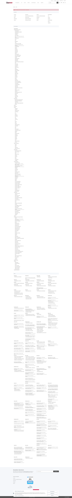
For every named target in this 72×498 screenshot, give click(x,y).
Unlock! (16, 88)
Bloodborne (16, 41)
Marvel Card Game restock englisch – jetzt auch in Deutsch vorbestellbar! (41, 324)
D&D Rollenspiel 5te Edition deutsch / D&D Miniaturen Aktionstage (18, 451)
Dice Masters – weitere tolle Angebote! (19, 358)
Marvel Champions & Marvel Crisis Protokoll (52, 344)
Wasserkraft (16, 93)
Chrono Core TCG (17, 224)
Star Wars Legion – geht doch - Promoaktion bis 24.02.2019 (52, 392)
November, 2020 (39, 321)
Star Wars (16, 109)
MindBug (16, 71)
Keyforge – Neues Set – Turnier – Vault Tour (53, 394)
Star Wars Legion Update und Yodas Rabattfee (18, 343)
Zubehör (29, 2)
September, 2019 (16, 366)
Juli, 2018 (38, 419)
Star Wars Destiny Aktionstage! (18, 452)
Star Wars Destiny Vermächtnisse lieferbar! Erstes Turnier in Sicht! (18, 459)
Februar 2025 (38, 275)
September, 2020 (16, 340)
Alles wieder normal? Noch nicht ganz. (30, 315)
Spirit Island (16, 80)
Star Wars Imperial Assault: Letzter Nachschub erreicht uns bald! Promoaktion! (29, 373)
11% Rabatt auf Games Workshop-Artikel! (41, 345)
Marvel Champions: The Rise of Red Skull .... (18, 353)
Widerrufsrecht (27, 17)
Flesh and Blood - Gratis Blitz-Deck (30, 280)
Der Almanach (16, 198)
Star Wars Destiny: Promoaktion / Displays (29, 376)
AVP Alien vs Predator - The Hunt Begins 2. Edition (19, 164)
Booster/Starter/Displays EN (18, 100)
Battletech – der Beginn (40, 329)
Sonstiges (16, 160)
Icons (15, 126)
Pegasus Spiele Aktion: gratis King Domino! (29, 365)
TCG (21, 2)
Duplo (15, 122)
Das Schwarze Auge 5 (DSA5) (18, 197)
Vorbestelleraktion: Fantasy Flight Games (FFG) (18, 345)
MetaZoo (16, 239)
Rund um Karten (17, 265)
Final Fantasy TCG (17, 229)
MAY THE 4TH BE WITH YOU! (17, 453)
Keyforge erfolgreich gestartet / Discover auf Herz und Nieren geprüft (41, 417)
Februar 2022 (27, 295)
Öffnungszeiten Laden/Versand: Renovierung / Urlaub (29, 370)
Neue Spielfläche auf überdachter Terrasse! (52, 426)
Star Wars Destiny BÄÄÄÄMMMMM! (18, 356)
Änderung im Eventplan (29, 297)
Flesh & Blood (16, 230)
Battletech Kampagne (17, 389)
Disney (16, 121)
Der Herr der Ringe (17, 199)
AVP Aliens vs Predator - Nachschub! (30, 367)
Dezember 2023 (27, 279)
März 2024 (15, 279)
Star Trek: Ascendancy (17, 81)
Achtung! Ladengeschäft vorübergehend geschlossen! (29, 309)
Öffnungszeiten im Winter (51, 280)
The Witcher (16, 85)
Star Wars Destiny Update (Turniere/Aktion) (51, 399)
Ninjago (16, 137)
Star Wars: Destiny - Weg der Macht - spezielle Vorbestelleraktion (41, 441)
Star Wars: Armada (17, 183)
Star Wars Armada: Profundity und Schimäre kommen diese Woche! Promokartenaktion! (41, 455)
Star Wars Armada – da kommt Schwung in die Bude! (29, 332)
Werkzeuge (16, 147)
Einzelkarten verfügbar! (29, 311)
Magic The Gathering (17, 237)
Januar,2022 (38, 295)
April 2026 (15, 275)
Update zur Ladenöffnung (51, 315)
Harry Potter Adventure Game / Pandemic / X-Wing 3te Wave (29, 409)
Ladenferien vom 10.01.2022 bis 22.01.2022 (52, 297)
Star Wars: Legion (17, 185)
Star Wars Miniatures (17, 182)
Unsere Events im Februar (40, 296)
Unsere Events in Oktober (29, 285)
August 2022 (49, 284)
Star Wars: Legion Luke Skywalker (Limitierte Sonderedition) (41, 326)
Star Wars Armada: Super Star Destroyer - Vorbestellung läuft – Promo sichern (19, 426)
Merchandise (15, 149)
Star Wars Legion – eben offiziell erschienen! (41, 452)
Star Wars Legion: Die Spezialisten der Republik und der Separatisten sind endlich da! (53, 319)
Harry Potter (16, 125)
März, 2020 (38, 355)
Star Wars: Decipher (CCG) (18, 252)
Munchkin (16, 72)
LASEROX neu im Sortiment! (17, 357)
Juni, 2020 (49, 340)
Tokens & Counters (17, 267)
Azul (15, 40)
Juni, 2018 (49, 419)
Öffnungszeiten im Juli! (40, 371)
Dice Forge (16, 49)
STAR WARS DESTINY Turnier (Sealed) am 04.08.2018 (41, 435)
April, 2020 (26, 355)
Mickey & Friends (17, 133)
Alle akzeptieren (52, 491)
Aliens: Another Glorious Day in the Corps (19, 36)
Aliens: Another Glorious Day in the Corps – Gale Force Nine (29, 328)
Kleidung (16, 156)
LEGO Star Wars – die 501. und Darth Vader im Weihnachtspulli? (18, 348)
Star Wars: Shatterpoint (18, 186)
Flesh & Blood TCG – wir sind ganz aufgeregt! (52, 327)
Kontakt (55, 0)
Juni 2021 (26, 313)
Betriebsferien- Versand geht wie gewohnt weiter (29, 348)
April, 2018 (26, 445)
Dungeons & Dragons (17, 56)
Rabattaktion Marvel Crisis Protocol (30, 314)
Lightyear (16, 131)
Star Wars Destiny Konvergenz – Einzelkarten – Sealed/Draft (29, 393)
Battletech (16, 167)
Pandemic (16, 75)
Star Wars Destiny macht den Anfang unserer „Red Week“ (41, 411)
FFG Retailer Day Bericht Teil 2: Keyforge (19, 423)
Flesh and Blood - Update (29, 329)
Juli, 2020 (38, 340)
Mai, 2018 (15, 445)
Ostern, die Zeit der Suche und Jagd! (30, 358)
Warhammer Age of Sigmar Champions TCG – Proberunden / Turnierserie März (53, 385)
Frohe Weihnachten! (28, 404)
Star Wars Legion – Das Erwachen (30, 356)
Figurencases (16, 262)
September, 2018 (16, 419)
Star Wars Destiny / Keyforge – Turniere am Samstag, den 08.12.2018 (42, 406)
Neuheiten (16, 108)
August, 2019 (27, 366)
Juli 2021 (15, 313)
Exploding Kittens (17, 58)
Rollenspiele (15, 192)
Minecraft (16, 134)
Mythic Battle (16, 73)
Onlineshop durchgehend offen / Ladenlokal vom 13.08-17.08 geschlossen (29, 422)
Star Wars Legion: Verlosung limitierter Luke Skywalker (19, 326)
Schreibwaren (16, 159)
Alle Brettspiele (17, 30)
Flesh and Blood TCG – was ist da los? (41, 332)
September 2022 (39, 284)
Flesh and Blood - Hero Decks (29, 330)
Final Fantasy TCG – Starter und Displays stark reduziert (41, 403)
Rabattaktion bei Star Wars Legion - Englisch (18, 318)
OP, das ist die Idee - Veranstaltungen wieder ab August (30, 351)
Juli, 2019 (38, 366)
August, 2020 (27, 340)
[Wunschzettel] (61, 2)
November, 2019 (50, 355)
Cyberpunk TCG (17, 225)
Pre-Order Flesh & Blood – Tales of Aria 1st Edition (19, 315)
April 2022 (49, 289)
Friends (16, 123)
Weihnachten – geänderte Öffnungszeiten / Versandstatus (29, 407)
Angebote (42, 2)
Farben (16, 144)
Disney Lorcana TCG (17, 227)
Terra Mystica (16, 83)
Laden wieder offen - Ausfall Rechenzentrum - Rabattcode (51, 358)
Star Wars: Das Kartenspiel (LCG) (19, 251)
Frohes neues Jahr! (16, 328)
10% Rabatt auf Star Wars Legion (41, 297)
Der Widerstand (17, 46)
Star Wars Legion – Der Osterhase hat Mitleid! (30, 362)
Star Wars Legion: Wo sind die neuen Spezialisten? (18, 324)
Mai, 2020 (15, 355)
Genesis (16, 231)
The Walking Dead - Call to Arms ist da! (19, 371)
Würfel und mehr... (17, 268)
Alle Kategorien (17, 2)
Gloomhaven (16, 60)
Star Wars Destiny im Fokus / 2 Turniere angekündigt (53, 447)
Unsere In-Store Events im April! (18, 296)
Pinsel (15, 146)
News (58, 0)
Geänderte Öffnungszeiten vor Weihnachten (52, 300)
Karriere (52, 0)
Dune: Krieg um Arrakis (18, 55)
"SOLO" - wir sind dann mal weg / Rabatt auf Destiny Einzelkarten (18, 447)
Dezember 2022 (16, 284)
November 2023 (39, 279)
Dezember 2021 (50, 295)
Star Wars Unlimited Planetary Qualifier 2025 (30, 278)
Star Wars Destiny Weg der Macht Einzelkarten (41, 421)
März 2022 (15, 295)
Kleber (16, 145)
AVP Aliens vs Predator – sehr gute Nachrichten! (18, 369)
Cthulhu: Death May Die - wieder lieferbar (29, 343)
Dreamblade (16, 169)
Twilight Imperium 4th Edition (18, 87)
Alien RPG (16, 194)
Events (38, 2)
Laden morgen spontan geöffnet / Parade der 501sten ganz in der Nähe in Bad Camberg (42, 424)
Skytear (16, 180)
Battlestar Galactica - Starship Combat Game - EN (18, 166)
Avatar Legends (17, 196)
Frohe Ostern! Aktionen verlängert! (30, 359)
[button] (60, 2)
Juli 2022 (15, 289)
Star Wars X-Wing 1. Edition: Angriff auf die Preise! (19, 385)
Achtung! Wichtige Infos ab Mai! (52, 290)
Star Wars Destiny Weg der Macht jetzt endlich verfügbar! (41, 427)
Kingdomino (16, 69)
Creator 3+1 (16, 119)
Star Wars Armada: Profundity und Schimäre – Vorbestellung (18, 462)
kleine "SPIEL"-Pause (50, 403)
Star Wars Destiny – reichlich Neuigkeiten (29, 403)
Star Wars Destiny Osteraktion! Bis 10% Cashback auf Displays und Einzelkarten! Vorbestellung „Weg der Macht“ (41, 448)
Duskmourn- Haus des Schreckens (52, 276)
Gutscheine (15, 106)
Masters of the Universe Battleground (18, 175)
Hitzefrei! (49, 367)
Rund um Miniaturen (17, 266)
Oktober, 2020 (50, 321)
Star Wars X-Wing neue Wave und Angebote (29, 415)
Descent (16, 47)
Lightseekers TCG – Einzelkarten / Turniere (18, 388)
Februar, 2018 (49, 445)
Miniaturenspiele (16, 161)
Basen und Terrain (17, 148)
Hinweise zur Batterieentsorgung (17, 479)
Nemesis (16, 74)
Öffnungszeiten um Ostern (17, 280)
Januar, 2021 (15, 321)
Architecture (16, 111)
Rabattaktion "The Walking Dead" (41, 309)
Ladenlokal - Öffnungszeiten (17, 370)
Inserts (16, 264)
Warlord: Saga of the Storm (18, 255)
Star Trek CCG (16, 249)
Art (15, 112)
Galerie (65, 0)
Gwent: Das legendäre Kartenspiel (19, 61)
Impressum (16, 495)
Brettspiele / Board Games (17, 29)
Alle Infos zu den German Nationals (41, 285)
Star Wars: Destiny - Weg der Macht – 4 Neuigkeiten (41, 443)
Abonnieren (56, 471)
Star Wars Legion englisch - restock (30, 336)
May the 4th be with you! (17, 390)
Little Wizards (16, 207)
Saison (16, 158)
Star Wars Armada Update (40, 330)
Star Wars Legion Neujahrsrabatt (52, 283)
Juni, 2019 (49, 366)
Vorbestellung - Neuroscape (17, 276)
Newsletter (38, 17)
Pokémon (16, 138)
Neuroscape (16, 241)
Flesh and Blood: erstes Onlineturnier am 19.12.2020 (30, 335)
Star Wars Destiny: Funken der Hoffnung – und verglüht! (40, 373)
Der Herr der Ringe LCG (18, 226)
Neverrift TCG (16, 242)
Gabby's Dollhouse (17, 124)
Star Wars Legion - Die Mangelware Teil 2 (19, 351)
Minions (16, 136)
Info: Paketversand (28, 296)
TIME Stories (16, 86)
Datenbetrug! (38, 276)
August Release (50, 277)
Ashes (15, 39)
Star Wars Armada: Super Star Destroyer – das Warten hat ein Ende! (30, 378)
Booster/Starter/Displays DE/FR (19, 99)
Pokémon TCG (16, 244)
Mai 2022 (38, 289)
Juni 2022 (26, 289)
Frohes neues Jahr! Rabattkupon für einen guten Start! (18, 408)
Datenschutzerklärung (21, 495)
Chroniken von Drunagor (18, 43)
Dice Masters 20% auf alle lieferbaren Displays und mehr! (41, 408)
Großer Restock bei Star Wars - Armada (19, 320)
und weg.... (38, 370)
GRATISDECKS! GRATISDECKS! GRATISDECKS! (40, 316)
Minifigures (16, 135)
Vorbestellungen (33, 2)
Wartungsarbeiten (50, 314)
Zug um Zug (16, 96)
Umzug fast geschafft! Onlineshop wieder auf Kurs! (18, 310)
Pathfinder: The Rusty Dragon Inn (30, 394)
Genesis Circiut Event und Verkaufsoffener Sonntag (40, 288)
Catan (15, 42)
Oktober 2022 (27, 284)
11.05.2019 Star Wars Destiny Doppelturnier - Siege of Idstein (29, 385)
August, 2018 (27, 419)
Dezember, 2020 (27, 321)
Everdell (16, 57)
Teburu (15, 215)
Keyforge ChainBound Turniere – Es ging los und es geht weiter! (41, 390)
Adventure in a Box (17, 193)
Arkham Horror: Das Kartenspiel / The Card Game (19, 219)
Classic (16, 118)
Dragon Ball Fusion (17, 228)
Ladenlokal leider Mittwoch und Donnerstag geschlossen (29, 390)
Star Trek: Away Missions (18, 82)
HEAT (15, 62)
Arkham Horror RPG (17, 195)
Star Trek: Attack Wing (17, 181)
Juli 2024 (49, 275)
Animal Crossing (17, 110)
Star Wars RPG (16, 211)
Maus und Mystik (17, 70)
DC (15, 120)
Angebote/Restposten (16, 269)
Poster (15, 157)
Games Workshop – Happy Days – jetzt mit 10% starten (41, 388)
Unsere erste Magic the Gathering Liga (19, 283)
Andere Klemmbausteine (18, 150)
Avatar (15, 113)
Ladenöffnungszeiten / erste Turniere (19, 404)
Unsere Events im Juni (28, 290)
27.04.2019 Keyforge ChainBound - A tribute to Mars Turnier (29, 388)
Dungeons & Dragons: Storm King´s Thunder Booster (41, 433)
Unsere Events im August (17, 290)
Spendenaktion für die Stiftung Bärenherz (52, 305)
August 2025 (26, 275)
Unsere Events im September (52, 285)
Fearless (16, 170)
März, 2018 (38, 445)
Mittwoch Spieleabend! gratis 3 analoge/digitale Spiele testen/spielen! (41, 369)
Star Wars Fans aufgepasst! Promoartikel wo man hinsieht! (18, 362)
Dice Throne (16, 50)
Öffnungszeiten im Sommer (29, 283)
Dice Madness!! (39, 347)
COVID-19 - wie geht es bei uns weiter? (30, 357)
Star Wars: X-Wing (17, 187)
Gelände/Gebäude (17, 263)
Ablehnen (52, 495)
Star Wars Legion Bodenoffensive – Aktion (29, 412)
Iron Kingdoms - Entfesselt (18, 205)
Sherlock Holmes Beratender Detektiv (18, 209)
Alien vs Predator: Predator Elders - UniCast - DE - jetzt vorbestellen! (52, 428)
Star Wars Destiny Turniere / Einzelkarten (17, 429)
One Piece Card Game (17, 243)
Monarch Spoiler (39, 314)
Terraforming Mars (17, 84)
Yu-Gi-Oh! (16, 257)
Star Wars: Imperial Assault (18, 184)
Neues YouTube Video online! (52, 316)
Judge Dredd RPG (17, 206)
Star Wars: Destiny (17, 253)
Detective (16, 48)
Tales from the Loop (17, 212)
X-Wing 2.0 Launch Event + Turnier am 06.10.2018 (19, 421)
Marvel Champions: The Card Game (19, 238)
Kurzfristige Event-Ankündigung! (41, 290)
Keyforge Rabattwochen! (51, 345)
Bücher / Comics (17, 151)
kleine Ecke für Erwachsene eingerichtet (53, 423)
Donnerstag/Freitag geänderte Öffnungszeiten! (40, 438)
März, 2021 (49, 313)
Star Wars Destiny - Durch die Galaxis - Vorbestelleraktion (53, 405)
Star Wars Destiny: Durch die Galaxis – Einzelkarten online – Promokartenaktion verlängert (41, 414)
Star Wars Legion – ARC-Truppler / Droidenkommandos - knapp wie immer (30, 345)
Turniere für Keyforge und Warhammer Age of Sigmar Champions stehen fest (53, 389)
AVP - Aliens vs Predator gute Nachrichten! (51, 421)
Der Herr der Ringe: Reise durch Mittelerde (19, 45)
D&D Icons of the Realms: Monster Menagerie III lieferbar (29, 450)
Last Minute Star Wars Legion (40, 346)
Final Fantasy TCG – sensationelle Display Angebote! (41, 358)
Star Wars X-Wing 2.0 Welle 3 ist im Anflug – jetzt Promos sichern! (41, 385)
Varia (15, 254)
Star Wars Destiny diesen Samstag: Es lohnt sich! (30, 381)
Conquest (16, 168)
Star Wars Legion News (40, 331)
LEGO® (25, 2)
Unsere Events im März (28, 298)
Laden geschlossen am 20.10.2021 (30, 310)
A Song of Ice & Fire (17, 162)
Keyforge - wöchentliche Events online (53, 386)
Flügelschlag (16, 59)
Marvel (16, 132)
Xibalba (16, 94)
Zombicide (16, 95)
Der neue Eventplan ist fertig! (18, 285)
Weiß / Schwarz (17, 256)
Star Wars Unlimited (17, 250)
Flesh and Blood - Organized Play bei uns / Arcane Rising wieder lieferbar (30, 325)
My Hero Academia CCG (18, 240)
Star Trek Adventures (17, 210)
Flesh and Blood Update (40, 328)
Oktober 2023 (49, 279)
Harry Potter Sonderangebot (40, 280)
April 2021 (38, 313)
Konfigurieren (52, 493)
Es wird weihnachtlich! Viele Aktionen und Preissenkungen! (30, 339)
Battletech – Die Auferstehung (18, 359)
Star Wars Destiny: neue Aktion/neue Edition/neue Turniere (18, 403)
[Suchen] (57, 2)
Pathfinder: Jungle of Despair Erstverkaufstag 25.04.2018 (29, 447)
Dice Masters (15, 98)
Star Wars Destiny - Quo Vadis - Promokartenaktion (40, 360)
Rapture (16, 179)
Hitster (16, 68)
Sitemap (38, 18)
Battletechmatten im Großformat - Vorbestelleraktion (41, 430)
